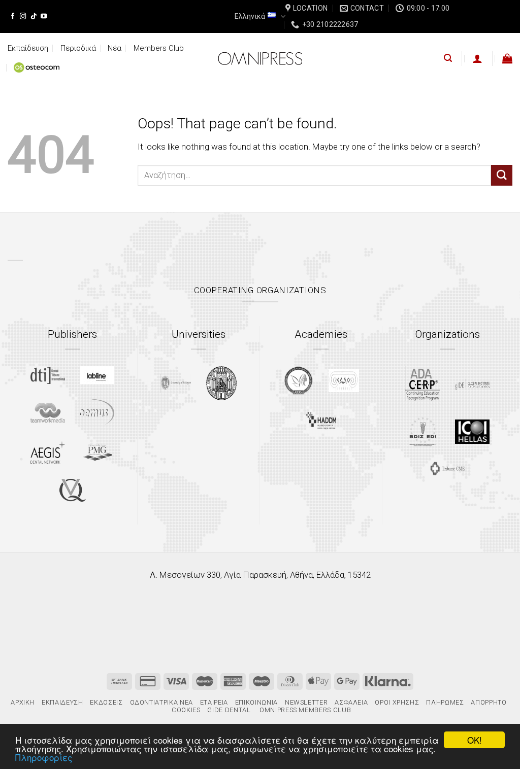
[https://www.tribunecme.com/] (447, 468)
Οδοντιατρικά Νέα (161, 702)
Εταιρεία (214, 702)
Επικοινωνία (256, 702)
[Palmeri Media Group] (97, 452)
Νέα (114, 48)
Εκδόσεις (106, 702)
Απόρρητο (488, 702)
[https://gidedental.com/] (472, 384)
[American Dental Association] (422, 384)
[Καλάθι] (507, 58)
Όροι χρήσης (397, 702)
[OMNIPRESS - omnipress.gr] (260, 58)
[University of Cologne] (176, 383)
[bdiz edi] (423, 431)
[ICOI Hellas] (472, 431)
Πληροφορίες (43, 757)
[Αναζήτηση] (448, 58)
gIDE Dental (228, 710)
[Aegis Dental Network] (48, 452)
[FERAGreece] (298, 380)
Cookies (186, 710)
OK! (474, 739)
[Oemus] (97, 412)
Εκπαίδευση (28, 48)
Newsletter (306, 702)
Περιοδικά (78, 48)
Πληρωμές (445, 702)
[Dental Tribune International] (48, 375)
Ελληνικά (250, 16)
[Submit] (501, 175)
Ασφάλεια (351, 702)
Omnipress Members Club (304, 710)
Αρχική (23, 702)
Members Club (159, 48)
